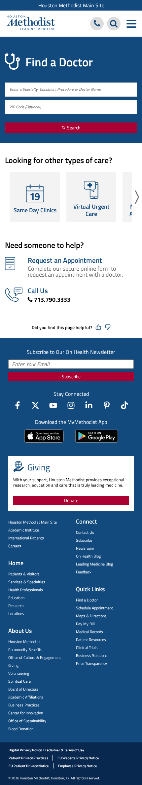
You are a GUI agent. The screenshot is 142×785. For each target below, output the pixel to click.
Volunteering (18, 673)
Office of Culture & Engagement (34, 657)
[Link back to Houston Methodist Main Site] (31, 24)
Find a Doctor (87, 600)
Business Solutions (92, 655)
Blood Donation (20, 729)
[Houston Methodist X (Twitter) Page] (35, 405)
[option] (35, 197)
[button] (137, 197)
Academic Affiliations (25, 697)
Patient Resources (91, 639)
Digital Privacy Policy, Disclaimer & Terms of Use (46, 750)
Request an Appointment (65, 260)
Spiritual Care (19, 681)
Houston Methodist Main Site (71, 5)
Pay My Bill (85, 624)
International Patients (26, 538)
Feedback (83, 572)
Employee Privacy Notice (77, 765)
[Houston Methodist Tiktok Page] (124, 405)
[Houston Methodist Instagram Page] (71, 405)
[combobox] (71, 90)
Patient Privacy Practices (28, 758)
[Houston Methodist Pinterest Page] (107, 405)
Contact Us (85, 532)
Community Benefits (25, 649)
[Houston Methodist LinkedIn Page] (89, 405)
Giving (13, 665)
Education (16, 598)
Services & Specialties (26, 582)
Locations (16, 613)
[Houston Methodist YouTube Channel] (53, 405)
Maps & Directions (91, 616)
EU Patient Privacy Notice (29, 765)
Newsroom (85, 548)
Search (73, 127)
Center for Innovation (25, 713)
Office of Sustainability (27, 721)
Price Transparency (91, 663)
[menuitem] (71, 5)
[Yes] (98, 327)
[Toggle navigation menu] (131, 23)
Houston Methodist (24, 641)
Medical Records (89, 632)
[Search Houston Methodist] (114, 23)
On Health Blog (88, 556)
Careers (14, 546)
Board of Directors (23, 689)
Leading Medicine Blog (94, 564)
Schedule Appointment (94, 608)
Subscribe (71, 376)
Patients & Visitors (24, 574)
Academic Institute (23, 530)
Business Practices (24, 705)
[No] (108, 327)
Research (15, 605)
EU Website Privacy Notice (78, 758)
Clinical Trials (87, 647)
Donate (71, 500)
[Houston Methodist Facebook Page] (17, 405)
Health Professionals (25, 590)
